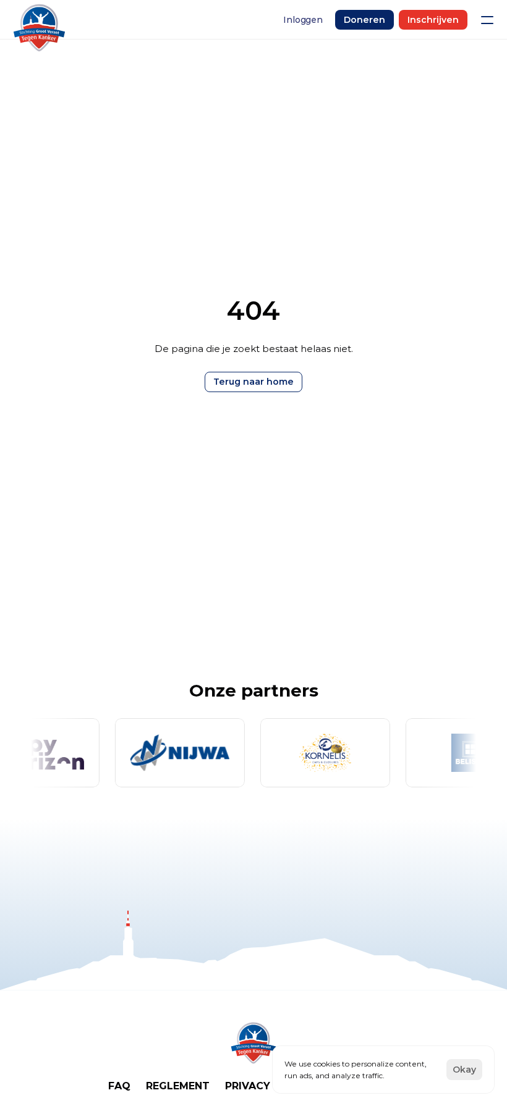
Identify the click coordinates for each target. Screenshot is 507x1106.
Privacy (247, 1086)
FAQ (119, 1086)
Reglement (178, 1086)
